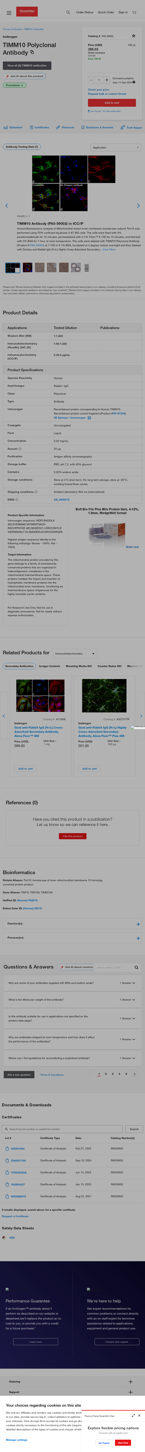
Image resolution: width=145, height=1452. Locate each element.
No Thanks (104, 1443)
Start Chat (123, 1442)
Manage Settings (16, 1440)
